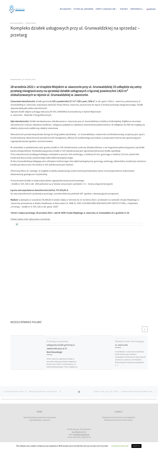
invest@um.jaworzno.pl (81, 434)
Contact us (118, 411)
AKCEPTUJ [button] (136, 446)
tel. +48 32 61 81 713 (79, 432)
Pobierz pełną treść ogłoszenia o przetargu (30, 219)
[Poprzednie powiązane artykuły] (139, 329)
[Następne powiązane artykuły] (145, 329)
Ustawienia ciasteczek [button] (119, 446)
